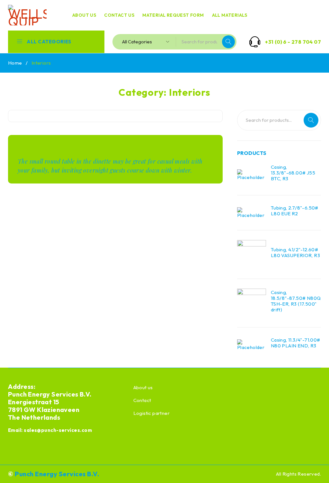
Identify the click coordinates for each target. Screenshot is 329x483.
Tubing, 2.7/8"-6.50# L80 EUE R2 (294, 211)
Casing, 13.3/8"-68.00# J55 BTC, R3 (293, 173)
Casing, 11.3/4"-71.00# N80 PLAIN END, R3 (295, 343)
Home (15, 63)
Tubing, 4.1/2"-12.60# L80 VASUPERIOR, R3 (295, 252)
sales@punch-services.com (58, 430)
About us (143, 387)
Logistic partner (151, 413)
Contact (142, 400)
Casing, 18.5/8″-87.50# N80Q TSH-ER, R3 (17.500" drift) (296, 301)
